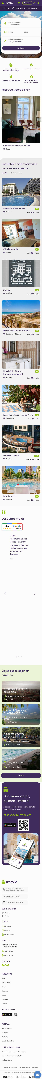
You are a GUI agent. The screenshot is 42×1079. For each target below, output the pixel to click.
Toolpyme (8, 916)
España (4, 173)
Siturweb (7, 913)
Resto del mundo (16, 173)
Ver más (21, 775)
